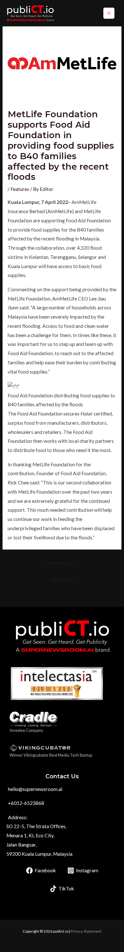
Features (19, 189)
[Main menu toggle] (108, 13)
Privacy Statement (86, 931)
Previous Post (62, 562)
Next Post (62, 580)
